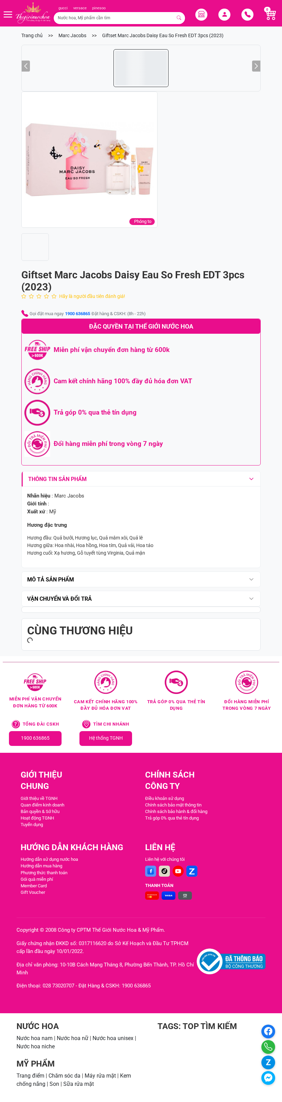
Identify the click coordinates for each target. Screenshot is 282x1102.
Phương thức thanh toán (44, 872)
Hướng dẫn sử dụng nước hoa (49, 859)
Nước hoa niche (36, 1046)
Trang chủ (32, 36)
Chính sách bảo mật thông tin (173, 804)
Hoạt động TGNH (37, 818)
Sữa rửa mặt (78, 1084)
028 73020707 (58, 986)
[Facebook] (150, 871)
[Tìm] (179, 18)
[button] (89, 160)
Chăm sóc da (64, 1075)
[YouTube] (178, 871)
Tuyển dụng (32, 824)
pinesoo (99, 8)
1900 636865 (77, 313)
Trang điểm (30, 1075)
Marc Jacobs (72, 36)
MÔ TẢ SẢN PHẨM (50, 579)
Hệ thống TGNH (106, 738)
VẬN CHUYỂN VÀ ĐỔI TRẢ (59, 599)
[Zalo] (191, 871)
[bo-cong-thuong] (231, 961)
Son (54, 1084)
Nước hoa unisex (113, 1038)
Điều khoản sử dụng (164, 798)
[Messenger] (268, 1078)
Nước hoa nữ (72, 1038)
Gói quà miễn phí (37, 879)
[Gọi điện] (268, 1047)
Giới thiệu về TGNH (39, 798)
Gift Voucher (33, 892)
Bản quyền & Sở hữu (40, 811)
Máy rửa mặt (100, 1075)
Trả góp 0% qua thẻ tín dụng (172, 818)
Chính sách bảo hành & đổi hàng (176, 811)
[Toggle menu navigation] (8, 14)
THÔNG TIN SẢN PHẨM (57, 479)
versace (80, 8)
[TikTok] (164, 871)
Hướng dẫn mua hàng (41, 865)
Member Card (34, 885)
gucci (63, 8)
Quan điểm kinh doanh (42, 804)
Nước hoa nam (35, 1038)
